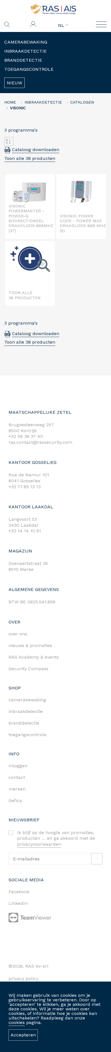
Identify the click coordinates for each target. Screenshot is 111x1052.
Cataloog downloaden (35, 149)
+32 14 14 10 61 (25, 531)
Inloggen (18, 765)
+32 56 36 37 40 (26, 436)
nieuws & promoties (30, 645)
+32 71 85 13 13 (25, 486)
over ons (18, 634)
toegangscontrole (27, 734)
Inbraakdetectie (25, 51)
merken (17, 789)
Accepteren (23, 1035)
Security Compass (28, 668)
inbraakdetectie (26, 711)
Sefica (15, 800)
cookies (17, 1022)
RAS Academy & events (34, 657)
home (10, 102)
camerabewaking (27, 699)
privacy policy (23, 978)
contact (17, 777)
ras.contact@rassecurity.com (40, 442)
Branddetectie (23, 60)
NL (62, 25)
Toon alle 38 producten (29, 158)
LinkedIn (18, 903)
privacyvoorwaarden (39, 844)
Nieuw (14, 82)
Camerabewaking (25, 42)
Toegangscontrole (29, 69)
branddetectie (24, 723)
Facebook (19, 891)
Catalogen (82, 102)
